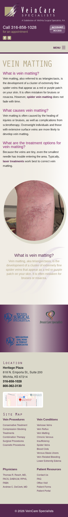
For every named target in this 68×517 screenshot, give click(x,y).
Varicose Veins (44, 425)
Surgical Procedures (13, 440)
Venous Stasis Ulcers (48, 452)
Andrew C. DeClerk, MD (15, 486)
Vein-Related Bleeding (48, 456)
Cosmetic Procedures (14, 444)
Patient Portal (44, 490)
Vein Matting (43, 432)
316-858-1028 (23, 27)
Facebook (5, 38)
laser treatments (13, 161)
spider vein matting (39, 96)
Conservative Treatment (15, 425)
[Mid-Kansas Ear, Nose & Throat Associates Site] (17, 340)
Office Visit (42, 482)
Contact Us (42, 474)
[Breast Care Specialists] (51, 316)
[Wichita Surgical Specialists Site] (17, 316)
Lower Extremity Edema (49, 460)
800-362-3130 (12, 386)
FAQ (39, 478)
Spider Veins (43, 444)
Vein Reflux (43, 428)
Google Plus (9, 38)
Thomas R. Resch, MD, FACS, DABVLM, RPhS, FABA (15, 478)
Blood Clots (43, 448)
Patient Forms (44, 486)
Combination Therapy (14, 436)
